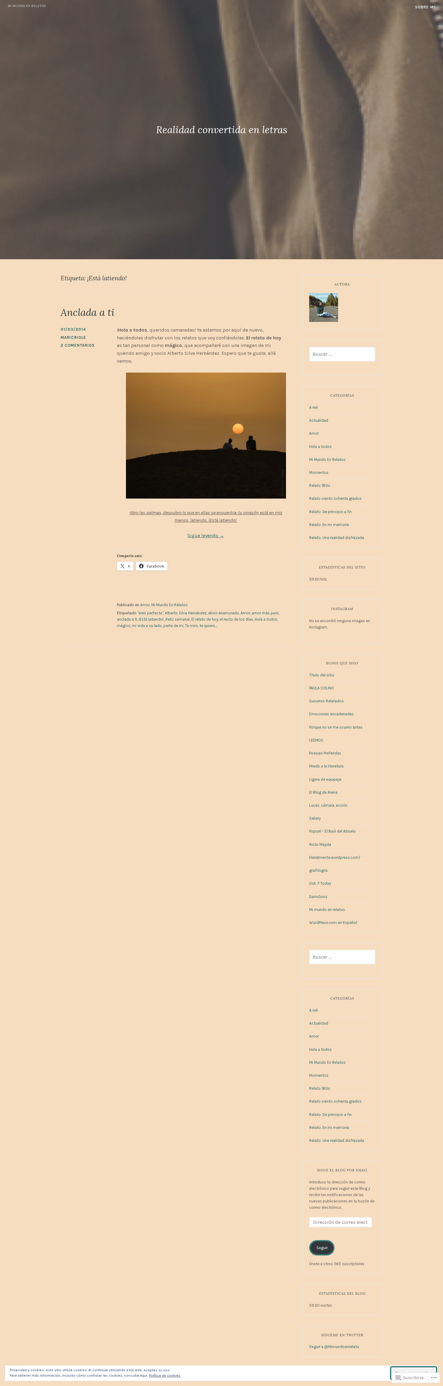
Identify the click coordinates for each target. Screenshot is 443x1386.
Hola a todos (266, 619)
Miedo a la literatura (326, 766)
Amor (145, 605)
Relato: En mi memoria (329, 524)
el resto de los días (236, 619)
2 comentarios (78, 345)
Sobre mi (425, 7)
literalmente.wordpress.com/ (334, 857)
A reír (313, 407)
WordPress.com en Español (333, 922)
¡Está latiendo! (151, 619)
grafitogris (318, 870)
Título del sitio (321, 675)
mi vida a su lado (147, 625)
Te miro (191, 625)
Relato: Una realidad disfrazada (336, 537)
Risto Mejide (320, 844)
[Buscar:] (342, 354)
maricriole (73, 337)
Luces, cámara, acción (328, 805)
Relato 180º (319, 485)
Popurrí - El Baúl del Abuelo (332, 831)
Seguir (322, 1248)
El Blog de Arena (323, 792)
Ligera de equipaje (325, 779)
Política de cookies (165, 1375)
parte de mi (173, 625)
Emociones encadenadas (331, 714)
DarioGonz (318, 896)
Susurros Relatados (326, 701)
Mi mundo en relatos (27, 6)
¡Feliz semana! (177, 619)
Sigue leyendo (205, 535)
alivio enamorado (223, 613)
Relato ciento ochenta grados (335, 498)
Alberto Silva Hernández (186, 613)
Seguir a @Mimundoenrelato (334, 1346)
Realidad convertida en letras (221, 129)
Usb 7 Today (320, 883)
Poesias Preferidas (325, 753)
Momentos (318, 472)
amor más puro (265, 613)
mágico (123, 625)
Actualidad (318, 420)
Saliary (315, 818)
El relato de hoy (204, 619)
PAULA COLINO (321, 688)
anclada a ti (127, 619)
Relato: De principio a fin (330, 511)
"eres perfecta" (150, 613)
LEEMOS (316, 740)
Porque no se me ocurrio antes (336, 727)
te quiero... (208, 625)
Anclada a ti (88, 312)
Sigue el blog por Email (342, 1170)
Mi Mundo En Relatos (169, 605)
